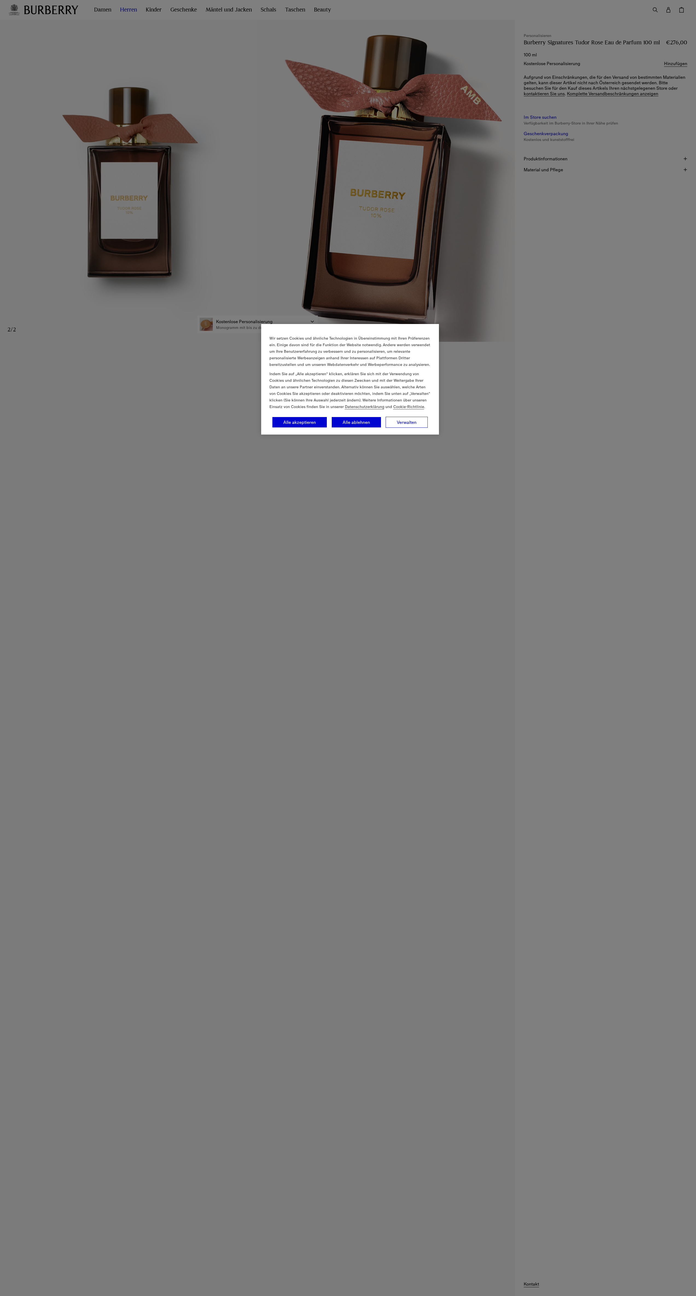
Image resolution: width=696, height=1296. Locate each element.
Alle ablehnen (356, 422)
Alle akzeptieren (299, 422)
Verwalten (407, 422)
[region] (350, 379)
